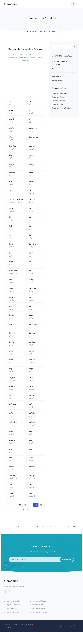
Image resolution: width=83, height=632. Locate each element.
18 (23, 509)
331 (62, 527)
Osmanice (31, 32)
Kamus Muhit (56, 76)
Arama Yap (66, 559)
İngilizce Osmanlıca (13, 605)
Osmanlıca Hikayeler (59, 93)
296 (55, 527)
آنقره (65, 625)
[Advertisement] (39, 81)
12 (20, 505)
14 (30, 505)
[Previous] (9, 505)
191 (37, 527)
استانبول (72, 625)
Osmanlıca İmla (57, 104)
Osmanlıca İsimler (58, 101)
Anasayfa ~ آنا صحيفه (59, 61)
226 (43, 527)
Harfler (54, 68)
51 (14, 527)
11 (14, 505)
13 (25, 505)
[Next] (33, 509)
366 (68, 527)
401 (74, 527)
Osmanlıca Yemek (39, 608)
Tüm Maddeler (57, 65)
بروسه (60, 625)
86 (19, 527)
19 (28, 509)
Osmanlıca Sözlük (13, 601)
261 (49, 527)
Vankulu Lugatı (57, 80)
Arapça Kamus (11, 608)
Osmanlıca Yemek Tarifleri (61, 108)
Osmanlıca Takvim (58, 97)
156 (31, 527)
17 (17, 509)
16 (41, 505)
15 (36, 505)
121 (25, 527)
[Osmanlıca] (11, 4)
